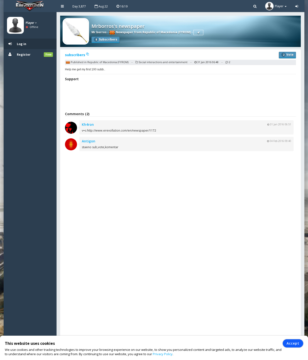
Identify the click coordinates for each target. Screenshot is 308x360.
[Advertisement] (180, 97)
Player (30, 23)
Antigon (88, 141)
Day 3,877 (79, 6)
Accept (293, 343)
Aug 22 (103, 6)
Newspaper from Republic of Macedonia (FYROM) (153, 32)
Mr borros (99, 32)
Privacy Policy (163, 354)
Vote (288, 55)
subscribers (75, 55)
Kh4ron (88, 124)
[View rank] (198, 32)
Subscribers (106, 39)
